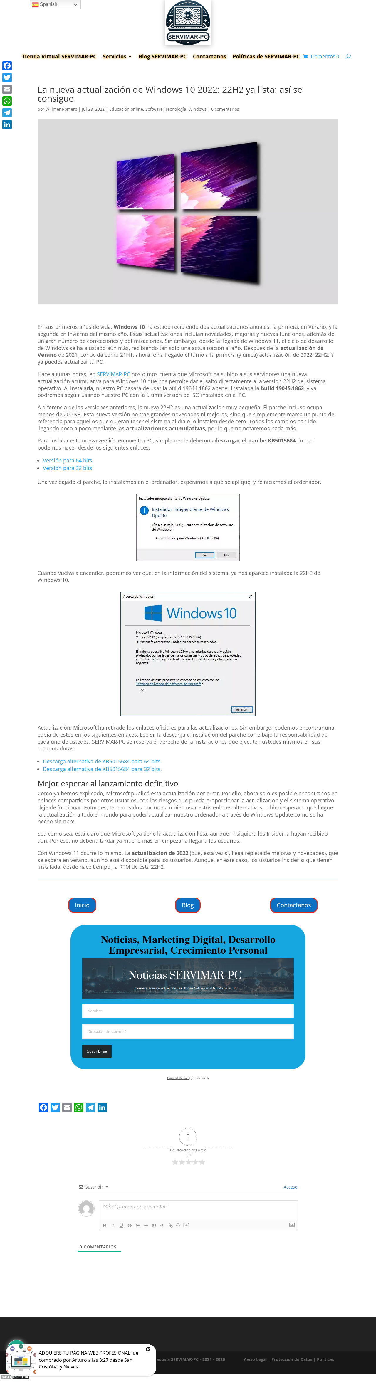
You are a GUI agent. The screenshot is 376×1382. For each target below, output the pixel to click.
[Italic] (113, 1225)
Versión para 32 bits (67, 468)
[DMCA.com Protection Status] (14, 1378)
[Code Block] (162, 1225)
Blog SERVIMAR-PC (163, 56)
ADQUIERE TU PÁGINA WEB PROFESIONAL (84, 1353)
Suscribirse (97, 1051)
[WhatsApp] (7, 101)
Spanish (48, 4)
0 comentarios (225, 109)
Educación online (126, 109)
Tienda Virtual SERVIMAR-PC (59, 56)
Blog (188, 905)
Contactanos (209, 56)
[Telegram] (7, 113)
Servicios (114, 56)
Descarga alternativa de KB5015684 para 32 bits (101, 768)
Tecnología (175, 109)
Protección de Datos (291, 1359)
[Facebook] (7, 66)
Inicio (82, 905)
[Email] (7, 89)
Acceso (290, 1187)
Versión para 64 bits (67, 460)
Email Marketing (178, 1078)
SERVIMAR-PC (113, 374)
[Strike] (129, 1225)
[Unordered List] (146, 1225)
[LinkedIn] (7, 124)
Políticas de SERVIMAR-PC (266, 56)
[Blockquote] (154, 1225)
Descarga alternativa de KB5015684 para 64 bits (101, 761)
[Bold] (105, 1225)
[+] (186, 1225)
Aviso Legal (255, 1359)
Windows (198, 109)
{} (178, 1225)
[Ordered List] (138, 1225)
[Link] (171, 1225)
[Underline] (121, 1225)
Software (154, 109)
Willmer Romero (61, 109)
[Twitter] (7, 77)
